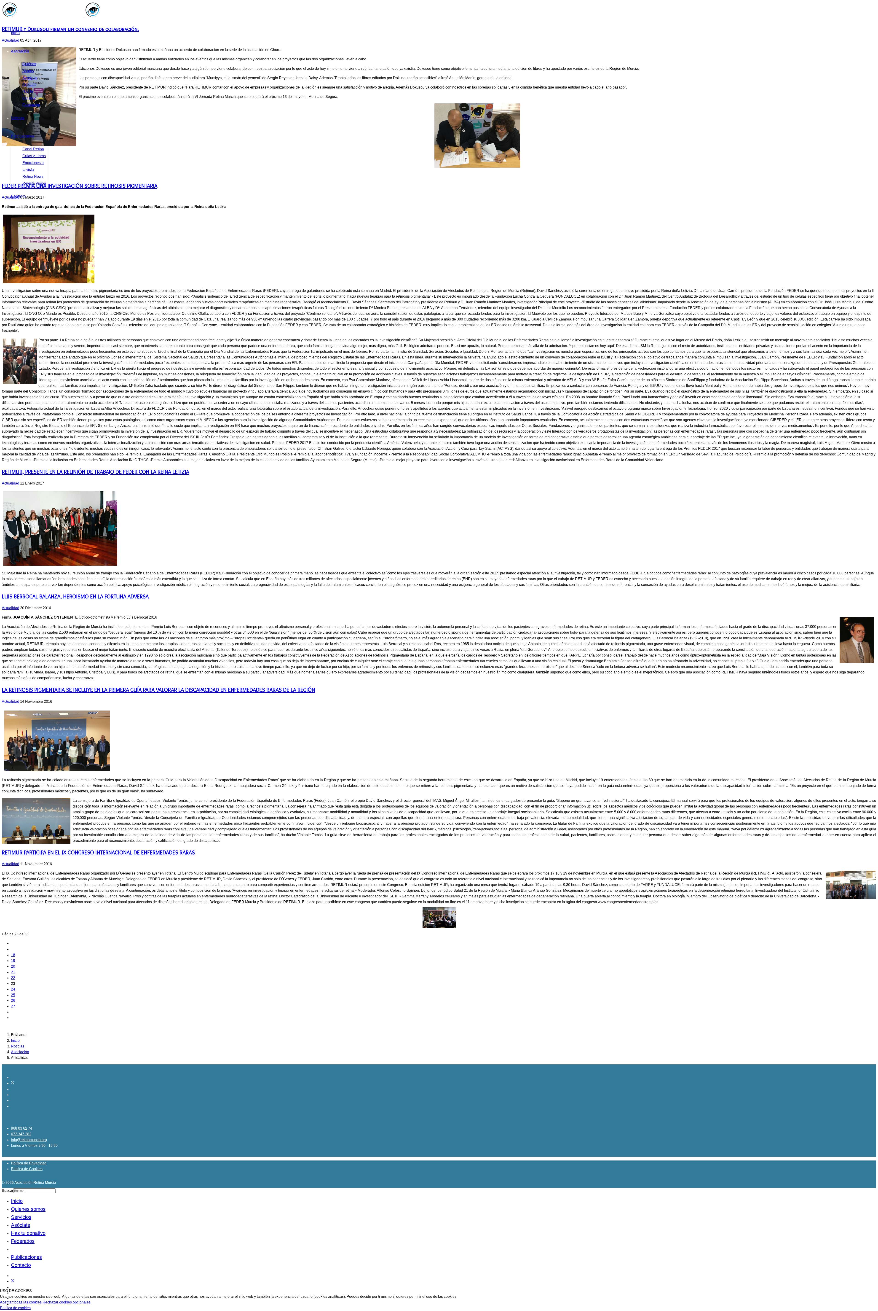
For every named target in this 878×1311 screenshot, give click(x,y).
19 (13, 961)
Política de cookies (15, 1308)
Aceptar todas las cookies (21, 1302)
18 (13, 955)
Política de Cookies (27, 1169)
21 (13, 972)
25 (13, 995)
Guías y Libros (34, 156)
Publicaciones (22, 136)
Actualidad (10, 40)
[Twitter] (12, 1083)
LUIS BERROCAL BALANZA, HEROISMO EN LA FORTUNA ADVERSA (75, 596)
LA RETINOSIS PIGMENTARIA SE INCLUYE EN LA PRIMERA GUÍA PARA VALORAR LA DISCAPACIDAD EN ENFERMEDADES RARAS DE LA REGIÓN (158, 689)
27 (13, 1006)
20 (13, 966)
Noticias (17, 118)
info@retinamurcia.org (29, 1140)
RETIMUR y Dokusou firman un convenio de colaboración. (70, 29)
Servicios (29, 78)
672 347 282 (21, 1134)
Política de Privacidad (28, 1163)
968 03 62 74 (21, 1128)
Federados (31, 105)
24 (13, 989)
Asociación (20, 51)
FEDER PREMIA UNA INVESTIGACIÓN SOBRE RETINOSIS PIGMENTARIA (79, 186)
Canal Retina (33, 149)
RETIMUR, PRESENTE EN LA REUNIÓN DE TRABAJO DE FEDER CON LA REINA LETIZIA (95, 471)
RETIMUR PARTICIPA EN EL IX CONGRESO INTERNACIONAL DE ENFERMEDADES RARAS (98, 852)
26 (13, 1000)
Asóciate (29, 84)
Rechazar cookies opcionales (67, 1302)
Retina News (32, 176)
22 (13, 978)
